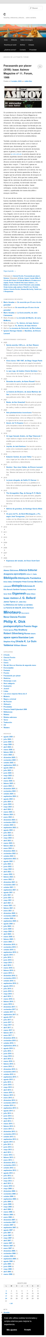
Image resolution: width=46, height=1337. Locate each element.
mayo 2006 (8, 1269)
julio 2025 (7, 770)
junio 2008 (7, 1204)
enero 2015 (8, 1097)
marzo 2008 (8, 1212)
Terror (6, 720)
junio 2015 (7, 1084)
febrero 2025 (8, 783)
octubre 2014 (8, 1105)
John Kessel (13, 285)
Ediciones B (29, 585)
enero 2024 (8, 817)
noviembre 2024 (10, 791)
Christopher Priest (20, 581)
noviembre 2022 (10, 853)
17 (6, 1296)
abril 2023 (7, 840)
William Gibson (20, 645)
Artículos (14, 40)
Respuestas (8, 291)
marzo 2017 (8, 1030)
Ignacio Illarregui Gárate (13, 331)
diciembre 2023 (9, 820)
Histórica (7, 678)
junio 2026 (7, 742)
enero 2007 (8, 1248)
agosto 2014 (8, 1110)
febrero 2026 (8, 752)
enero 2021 (8, 910)
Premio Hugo (30, 626)
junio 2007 (7, 1235)
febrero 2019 (8, 970)
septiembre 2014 (10, 1108)
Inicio (6, 40)
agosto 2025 (8, 767)
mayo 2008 (8, 1206)
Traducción (8, 722)
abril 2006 (7, 1271)
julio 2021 (7, 895)
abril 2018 (7, 996)
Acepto (27, 1330)
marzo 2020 (8, 936)
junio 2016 (7, 1053)
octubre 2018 (8, 980)
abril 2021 (7, 903)
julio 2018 (7, 988)
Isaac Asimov (29, 282)
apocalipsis (20, 573)
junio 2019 (7, 960)
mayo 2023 (8, 838)
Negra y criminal (10, 699)
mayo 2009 (8, 1188)
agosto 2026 (8, 736)
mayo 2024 (8, 806)
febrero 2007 (8, 1245)
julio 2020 (7, 926)
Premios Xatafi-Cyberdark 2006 (15, 709)
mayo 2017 (8, 1025)
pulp (14, 287)
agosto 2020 (8, 923)
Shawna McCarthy (27, 289)
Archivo (22, 45)
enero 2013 (8, 1160)
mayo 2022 (8, 869)
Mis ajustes (12, 1330)
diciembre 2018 (9, 975)
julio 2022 (7, 864)
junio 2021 (7, 897)
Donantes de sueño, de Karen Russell (20, 381)
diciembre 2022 (9, 851)
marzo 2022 (8, 874)
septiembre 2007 (10, 1227)
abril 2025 (7, 778)
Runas (27, 633)
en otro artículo (16, 154)
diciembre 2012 (9, 1162)
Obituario (7, 704)
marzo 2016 (8, 1061)
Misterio (7, 696)
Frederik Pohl (19, 282)
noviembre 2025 (10, 760)
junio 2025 (7, 773)
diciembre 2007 (9, 1219)
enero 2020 (8, 941)
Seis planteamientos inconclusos (19, 412)
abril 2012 (7, 1183)
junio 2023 (7, 835)
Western (7, 727)
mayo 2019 (8, 962)
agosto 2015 (8, 1079)
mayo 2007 (8, 1238)
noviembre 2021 (10, 884)
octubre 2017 (8, 1012)
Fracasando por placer (32, 276)
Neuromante (25, 613)
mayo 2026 (8, 744)
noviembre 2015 (10, 1071)
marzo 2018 (8, 999)
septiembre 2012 (10, 1170)
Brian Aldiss (8, 582)
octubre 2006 (8, 1256)
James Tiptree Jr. (11, 601)
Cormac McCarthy (35, 581)
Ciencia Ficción (18, 276)
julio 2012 (7, 1175)
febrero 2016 (8, 1064)
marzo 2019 (8, 968)
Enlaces (31, 45)
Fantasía (7, 670)
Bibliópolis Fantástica (29, 578)
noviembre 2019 (10, 947)
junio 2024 (7, 804)
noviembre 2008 (10, 1194)
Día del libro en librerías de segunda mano (20, 665)
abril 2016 (7, 1058)
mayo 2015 (8, 1087)
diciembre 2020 (9, 913)
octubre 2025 (8, 762)
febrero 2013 (8, 1157)
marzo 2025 (8, 781)
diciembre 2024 (9, 788)
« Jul (11, 1303)
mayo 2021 (8, 900)
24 (6, 1298)
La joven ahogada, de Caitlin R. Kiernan (21, 480)
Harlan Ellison (30, 594)
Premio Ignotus (9, 630)
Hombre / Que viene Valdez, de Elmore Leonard (24, 467)
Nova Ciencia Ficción (15, 616)
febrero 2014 (8, 1126)
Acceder (7, 1312)
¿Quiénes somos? (10, 50)
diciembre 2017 (9, 1007)
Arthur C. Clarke (31, 574)
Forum (11, 282)
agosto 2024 (8, 799)
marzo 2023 (8, 843)
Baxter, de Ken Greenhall (15, 402)
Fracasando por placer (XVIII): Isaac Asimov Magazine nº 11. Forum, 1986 (18, 71)
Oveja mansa (8, 287)
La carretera (28, 605)
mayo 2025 (8, 775)
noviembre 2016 (10, 1040)
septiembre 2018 (10, 983)
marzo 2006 (8, 1274)
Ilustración (8, 686)
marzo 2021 (8, 905)
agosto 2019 (8, 955)
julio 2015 (7, 1082)
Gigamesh (19, 593)
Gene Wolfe (8, 594)
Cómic (6, 662)
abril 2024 (7, 809)
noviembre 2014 (10, 1103)
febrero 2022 (8, 877)
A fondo (7, 655)
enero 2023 (8, 848)
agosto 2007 (8, 1230)
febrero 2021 (8, 908)
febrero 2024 (8, 814)
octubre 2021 (8, 887)
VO (5, 725)
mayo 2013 (8, 1149)
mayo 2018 (8, 993)
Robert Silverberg (14, 633)
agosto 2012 (8, 1173)
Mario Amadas (9, 302)
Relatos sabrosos (10, 717)
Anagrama (8, 573)
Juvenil (6, 688)
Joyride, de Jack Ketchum (16, 446)
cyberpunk (7, 586)
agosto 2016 (8, 1048)
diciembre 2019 (9, 944)
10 (6, 1293)
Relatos (6, 278)
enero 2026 (8, 754)
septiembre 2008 (10, 1199)
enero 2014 (8, 1128)
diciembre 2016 (9, 1038)
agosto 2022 (8, 861)
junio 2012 (7, 1178)
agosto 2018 (8, 986)
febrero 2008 (8, 1214)
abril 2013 (7, 1152)
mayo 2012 (8, 1180)
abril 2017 (7, 1027)
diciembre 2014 (9, 1100)
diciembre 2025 (9, 757)
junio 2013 (7, 1147)
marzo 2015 (8, 1092)
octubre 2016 (8, 1043)
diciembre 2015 (9, 1069)
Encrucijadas (8, 668)
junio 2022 (7, 866)
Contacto (23, 50)
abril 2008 (7, 1209)
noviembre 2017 (10, 1009)
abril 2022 (7, 871)
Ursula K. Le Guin (26, 641)
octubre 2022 (8, 856)
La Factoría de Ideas (11, 608)
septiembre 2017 (10, 1014)
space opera (11, 637)
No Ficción (8, 701)
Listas (6, 691)
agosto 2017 (8, 1017)
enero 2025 (8, 786)
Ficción (6, 673)
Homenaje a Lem (10, 681)
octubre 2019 (8, 949)
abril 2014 (7, 1121)
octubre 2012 (8, 1167)
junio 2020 (7, 929)
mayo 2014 (8, 1118)
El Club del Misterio (24, 280)
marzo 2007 (8, 1243)
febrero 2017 (8, 1032)
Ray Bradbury (20, 629)
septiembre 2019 (10, 952)
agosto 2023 (8, 830)
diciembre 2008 (9, 1191)
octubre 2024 (8, 793)
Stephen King (9, 641)
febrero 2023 (8, 845)
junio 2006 (7, 1266)
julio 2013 (7, 1144)
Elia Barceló (8, 589)
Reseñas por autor (10, 45)
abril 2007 (7, 1240)
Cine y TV (7, 660)
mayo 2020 (8, 931)
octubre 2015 (8, 1074)
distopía (17, 585)
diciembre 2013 (9, 1131)
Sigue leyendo (10, 271)
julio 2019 (7, 957)
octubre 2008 (8, 1196)
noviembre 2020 (10, 916)
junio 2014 (7, 1116)
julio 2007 (7, 1232)
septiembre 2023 (10, 827)
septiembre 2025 (10, 765)
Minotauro (12, 612)
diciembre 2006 (9, 1251)
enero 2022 (8, 879)
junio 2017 (7, 1022)
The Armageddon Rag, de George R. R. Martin (23, 493)
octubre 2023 (8, 825)
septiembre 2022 (10, 858)
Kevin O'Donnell (24, 285)
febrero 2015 (8, 1095)
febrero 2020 (8, 939)
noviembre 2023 (10, 822)
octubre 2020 (8, 918)
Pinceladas (8, 707)
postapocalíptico (13, 626)
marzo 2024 (8, 812)
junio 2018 (7, 991)
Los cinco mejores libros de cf (15, 693)
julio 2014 (7, 1113)
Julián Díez (28, 81)
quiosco (20, 287)
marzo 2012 (8, 1186)
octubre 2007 (8, 1225)
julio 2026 (7, 739)
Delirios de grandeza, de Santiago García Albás (24, 508)
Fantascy (23, 589)
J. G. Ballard (27, 598)
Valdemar (8, 645)
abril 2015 (7, 1090)
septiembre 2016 (10, 1045)
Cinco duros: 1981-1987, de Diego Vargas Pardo (24, 360)
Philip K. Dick (14, 621)
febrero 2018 (8, 1001)
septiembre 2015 (10, 1077)
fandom (16, 589)
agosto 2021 (8, 892)
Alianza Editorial (28, 570)
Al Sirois (21, 278)
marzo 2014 (8, 1123)
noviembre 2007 (10, 1222)
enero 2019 (8, 973)
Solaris (33, 633)
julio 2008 (7, 1201)
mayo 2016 (8, 1056)
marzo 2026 (8, 749)
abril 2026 (7, 747)
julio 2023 (7, 832)
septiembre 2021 (10, 890)
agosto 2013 (8, 1142)
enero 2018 (8, 1004)
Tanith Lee (37, 289)
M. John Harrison (26, 607)
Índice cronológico (26, 40)
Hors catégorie (9, 683)
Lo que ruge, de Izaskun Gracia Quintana (21, 371)
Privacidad (32, 50)
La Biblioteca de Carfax (13, 604)
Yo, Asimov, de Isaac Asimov (28, 323)
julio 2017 (7, 1019)
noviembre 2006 (10, 1253)
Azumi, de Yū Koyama (14, 423)
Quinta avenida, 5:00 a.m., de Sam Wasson (22, 345)
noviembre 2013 (10, 1134)
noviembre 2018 (10, 978)
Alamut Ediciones (11, 570)
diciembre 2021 (9, 882)
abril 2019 (7, 965)
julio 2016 (7, 1051)
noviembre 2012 (10, 1165)
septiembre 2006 (10, 1258)
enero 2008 (8, 1217)
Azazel (26, 278)
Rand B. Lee (27, 287)
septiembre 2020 (10, 921)
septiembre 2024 (10, 796)
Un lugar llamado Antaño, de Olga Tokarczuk (23, 436)
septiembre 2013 (10, 1139)
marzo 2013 (8, 1155)
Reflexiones (8, 712)
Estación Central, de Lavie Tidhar (19, 457)
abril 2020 (7, 934)
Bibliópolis (11, 578)
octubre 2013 (8, 1136)
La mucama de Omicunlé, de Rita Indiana (25, 328)
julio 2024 (7, 801)
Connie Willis (34, 278)
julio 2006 (7, 1264)
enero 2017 (8, 1035)
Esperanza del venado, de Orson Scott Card (22, 560)
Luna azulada (35, 285)
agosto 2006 (8, 1261)
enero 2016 (8, 1066)
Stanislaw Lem (26, 637)
